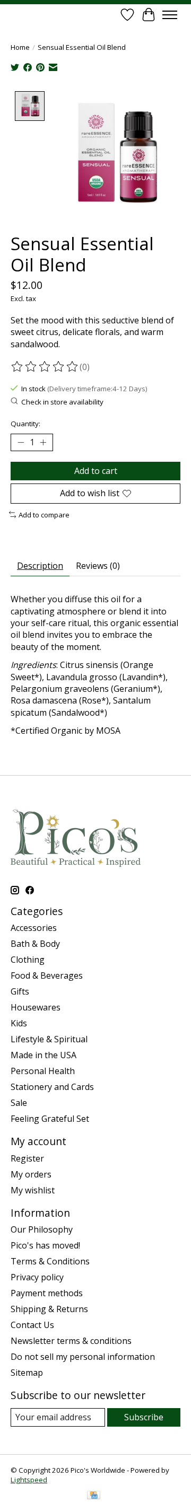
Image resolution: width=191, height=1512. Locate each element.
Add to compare (44, 515)
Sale (19, 1103)
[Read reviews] (45, 367)
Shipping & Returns (49, 1309)
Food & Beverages (47, 975)
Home (20, 47)
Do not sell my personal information (83, 1356)
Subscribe (143, 1417)
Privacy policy (37, 1277)
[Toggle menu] (169, 14)
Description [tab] (40, 566)
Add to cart (95, 471)
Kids (19, 1023)
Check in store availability (62, 402)
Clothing (28, 959)
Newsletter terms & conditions (71, 1341)
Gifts (20, 991)
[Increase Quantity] (43, 443)
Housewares (35, 1007)
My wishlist (33, 1190)
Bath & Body (35, 944)
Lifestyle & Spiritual (49, 1039)
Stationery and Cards (52, 1087)
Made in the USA (43, 1055)
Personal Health (43, 1071)
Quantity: (25, 423)
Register (27, 1158)
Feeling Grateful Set (50, 1118)
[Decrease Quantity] (21, 443)
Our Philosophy (42, 1229)
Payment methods (47, 1293)
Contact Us (32, 1325)
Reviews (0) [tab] (98, 566)
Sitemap (27, 1372)
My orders (31, 1174)
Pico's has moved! (45, 1245)
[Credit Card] (93, 1496)
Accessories (34, 928)
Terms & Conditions (50, 1261)
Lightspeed (29, 1479)
